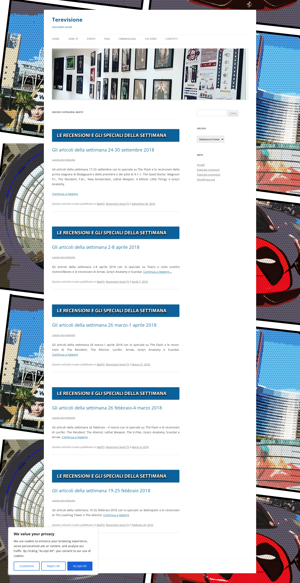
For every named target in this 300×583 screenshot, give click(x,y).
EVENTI (91, 39)
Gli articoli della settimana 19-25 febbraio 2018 (101, 490)
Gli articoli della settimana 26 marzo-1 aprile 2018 (104, 325)
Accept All (80, 566)
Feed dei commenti (208, 174)
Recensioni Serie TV (117, 204)
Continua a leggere (65, 194)
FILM (107, 39)
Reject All (53, 566)
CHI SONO (151, 39)
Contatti (171, 39)
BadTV (101, 204)
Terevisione (67, 19)
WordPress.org (206, 179)
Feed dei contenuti (208, 169)
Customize (27, 566)
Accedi (201, 165)
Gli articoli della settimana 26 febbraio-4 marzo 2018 (107, 408)
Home (55, 39)
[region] (53, 551)
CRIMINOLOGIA (127, 39)
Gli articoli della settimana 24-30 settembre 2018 (103, 150)
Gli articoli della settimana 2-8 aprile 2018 (96, 247)
